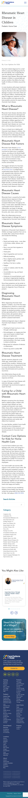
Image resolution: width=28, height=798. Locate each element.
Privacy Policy (10, 793)
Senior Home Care (8, 553)
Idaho (4, 744)
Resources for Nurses (9, 549)
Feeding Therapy (8, 521)
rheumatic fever (7, 169)
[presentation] (11, 612)
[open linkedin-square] (9, 674)
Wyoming (5, 755)
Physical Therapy (20, 688)
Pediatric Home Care (9, 538)
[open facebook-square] (5, 674)
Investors (5, 764)
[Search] (21, 505)
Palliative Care (6, 705)
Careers (5, 760)
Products (19, 725)
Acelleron (18, 727)
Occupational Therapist (10, 532)
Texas (4, 752)
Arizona (5, 738)
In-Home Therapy (8, 527)
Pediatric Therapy (9, 543)
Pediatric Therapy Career (10, 545)
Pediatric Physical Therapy (10, 540)
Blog (4, 767)
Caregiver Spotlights (8, 763)
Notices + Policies (17, 793)
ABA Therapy (19, 696)
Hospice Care (19, 719)
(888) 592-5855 (19, 493)
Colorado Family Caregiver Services (7, 721)
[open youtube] (13, 674)
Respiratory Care (7, 701)
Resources (5, 689)
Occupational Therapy (9, 534)
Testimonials (6, 761)
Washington (6, 753)
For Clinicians (6, 732)
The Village (5, 688)
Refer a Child (6, 686)
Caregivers (7, 514)
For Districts (6, 729)
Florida (4, 743)
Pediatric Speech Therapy (10, 542)
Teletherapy (6, 731)
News (5, 529)
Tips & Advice (7, 556)
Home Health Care (8, 525)
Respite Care (19, 710)
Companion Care (20, 722)
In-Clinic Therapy (20, 694)
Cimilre (18, 729)
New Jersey (6, 747)
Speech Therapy (20, 683)
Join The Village (9, 636)
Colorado (5, 740)
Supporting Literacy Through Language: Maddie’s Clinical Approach (12, 593)
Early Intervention (8, 519)
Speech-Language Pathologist (11, 555)
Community (7, 516)
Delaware (5, 741)
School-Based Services (10, 551)
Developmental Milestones (10, 517)
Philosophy (5, 766)
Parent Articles (7, 536)
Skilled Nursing (19, 721)
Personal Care (19, 708)
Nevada (5, 746)
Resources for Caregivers (10, 547)
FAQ (4, 691)
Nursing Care (8, 530)
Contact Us (14, 668)
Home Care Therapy (9, 523)
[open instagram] (17, 674)
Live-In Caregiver (20, 718)
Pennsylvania (6, 750)
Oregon (5, 749)
